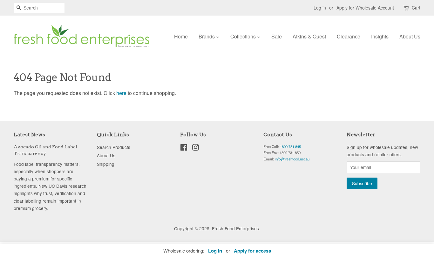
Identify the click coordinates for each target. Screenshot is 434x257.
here (121, 93)
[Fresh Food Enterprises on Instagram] (195, 148)
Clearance (348, 36)
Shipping (105, 164)
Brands (207, 36)
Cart (416, 7)
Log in (320, 7)
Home (181, 36)
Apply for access (252, 250)
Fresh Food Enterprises (235, 228)
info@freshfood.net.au (292, 158)
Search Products (113, 147)
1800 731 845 (290, 146)
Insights (380, 36)
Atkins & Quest (309, 36)
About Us (409, 36)
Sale (276, 36)
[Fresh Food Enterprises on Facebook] (183, 148)
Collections (243, 36)
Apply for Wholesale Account (365, 7)
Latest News (29, 135)
